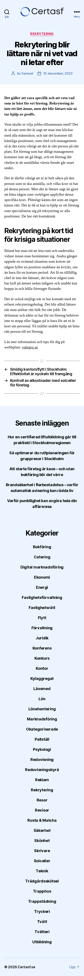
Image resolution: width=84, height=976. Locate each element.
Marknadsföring (42, 719)
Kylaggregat (42, 678)
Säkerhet (42, 830)
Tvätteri (42, 931)
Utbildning (41, 942)
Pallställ (42, 739)
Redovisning (42, 759)
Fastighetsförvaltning (42, 597)
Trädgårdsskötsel (42, 881)
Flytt (42, 617)
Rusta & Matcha (41, 820)
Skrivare (42, 850)
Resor (42, 800)
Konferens (42, 648)
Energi (42, 587)
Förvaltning (42, 628)
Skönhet (42, 840)
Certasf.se (26, 967)
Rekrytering (42, 34)
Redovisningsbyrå (42, 769)
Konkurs (42, 658)
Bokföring (42, 547)
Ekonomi (42, 577)
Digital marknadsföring (42, 567)
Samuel (27, 73)
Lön (42, 698)
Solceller (42, 861)
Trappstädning (42, 901)
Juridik (42, 638)
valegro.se (30, 347)
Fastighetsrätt (42, 607)
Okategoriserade (42, 729)
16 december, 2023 (58, 73)
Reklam (42, 780)
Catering (42, 557)
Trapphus (42, 891)
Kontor (42, 668)
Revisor (42, 810)
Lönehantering (42, 709)
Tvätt (42, 921)
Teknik (42, 871)
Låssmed (41, 688)
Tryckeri (42, 911)
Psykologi (42, 749)
